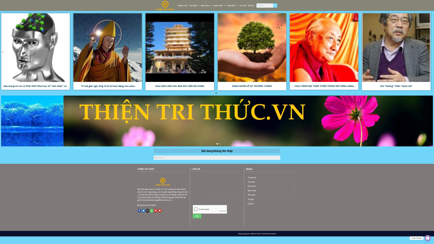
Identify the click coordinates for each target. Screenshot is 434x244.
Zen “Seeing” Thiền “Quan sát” (252, 86)
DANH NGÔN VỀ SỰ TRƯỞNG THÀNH (108, 86)
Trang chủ (182, 5)
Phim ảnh (231, 5)
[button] (212, 93)
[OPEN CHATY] (428, 238)
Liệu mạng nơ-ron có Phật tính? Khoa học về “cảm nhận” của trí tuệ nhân (324, 87)
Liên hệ (251, 5)
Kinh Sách (205, 5)
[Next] (421, 121)
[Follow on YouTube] (160, 211)
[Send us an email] (147, 211)
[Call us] (151, 211)
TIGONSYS (272, 234)
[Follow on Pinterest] (156, 211)
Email (195, 187)
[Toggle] (294, 182)
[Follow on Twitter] (143, 211)
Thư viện (193, 5)
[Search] (275, 5)
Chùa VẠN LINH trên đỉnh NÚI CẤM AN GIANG (35, 86)
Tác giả (242, 5)
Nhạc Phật (218, 5)
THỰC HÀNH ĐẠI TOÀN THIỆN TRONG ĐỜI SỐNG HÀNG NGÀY (180, 87)
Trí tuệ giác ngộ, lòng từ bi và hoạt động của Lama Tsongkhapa (396, 87)
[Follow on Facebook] (139, 211)
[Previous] (13, 121)
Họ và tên (196, 178)
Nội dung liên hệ (199, 197)
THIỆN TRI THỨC (255, 234)
